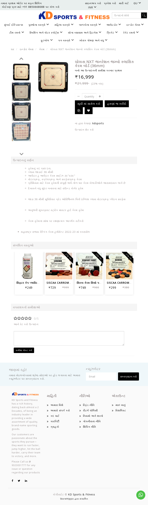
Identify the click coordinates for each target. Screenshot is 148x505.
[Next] (21, 153)
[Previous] (21, 58)
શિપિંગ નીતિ (89, 426)
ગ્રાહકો (55, 426)
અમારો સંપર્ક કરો (60, 410)
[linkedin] (26, 480)
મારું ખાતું (121, 405)
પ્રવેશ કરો (110, 3)
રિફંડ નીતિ (89, 405)
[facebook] (12, 480)
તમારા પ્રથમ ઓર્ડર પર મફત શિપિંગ (21, 3)
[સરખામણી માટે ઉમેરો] (37, 264)
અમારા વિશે (57, 405)
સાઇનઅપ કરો (93, 3)
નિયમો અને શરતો (93, 416)
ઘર (12, 49)
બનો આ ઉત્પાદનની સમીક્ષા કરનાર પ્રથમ (98, 70)
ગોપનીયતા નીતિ (92, 421)
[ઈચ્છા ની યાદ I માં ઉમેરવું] (89, 110)
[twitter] (19, 480)
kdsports (98, 123)
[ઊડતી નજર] (59, 274)
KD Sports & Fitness (81, 494)
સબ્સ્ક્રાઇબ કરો (128, 376)
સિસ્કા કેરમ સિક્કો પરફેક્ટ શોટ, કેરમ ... (99, 282)
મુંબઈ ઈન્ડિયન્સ (13, 24)
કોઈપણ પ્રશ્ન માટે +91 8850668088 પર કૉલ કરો (31, 7)
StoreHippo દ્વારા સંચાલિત (74, 498)
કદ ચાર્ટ (55, 416)
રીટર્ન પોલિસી (90, 410)
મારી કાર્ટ (124, 3)
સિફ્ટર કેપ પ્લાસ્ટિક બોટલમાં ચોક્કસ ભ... (39, 282)
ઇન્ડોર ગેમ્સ (27, 49)
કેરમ (42, 49)
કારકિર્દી (55, 421)
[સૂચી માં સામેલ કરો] (20, 264)
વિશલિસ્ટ (121, 410)
